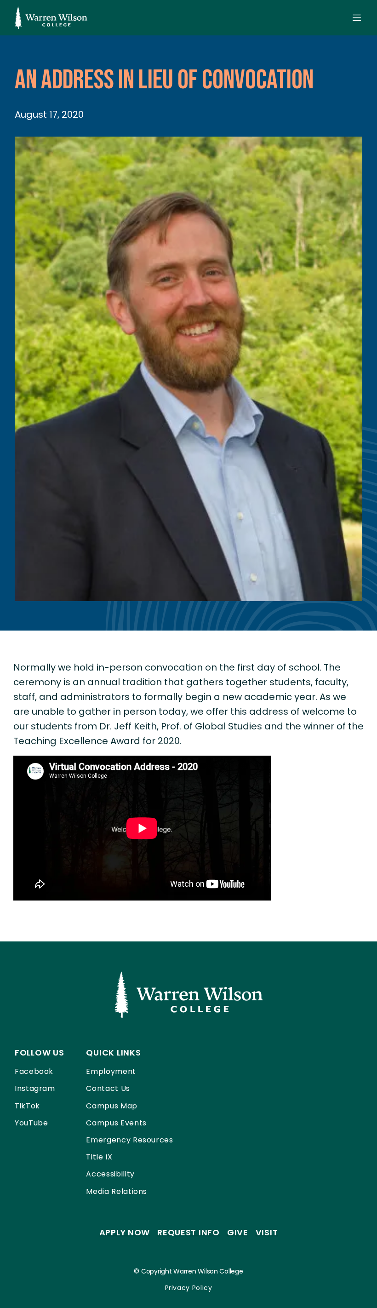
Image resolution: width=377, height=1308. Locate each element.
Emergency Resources (129, 1140)
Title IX (99, 1157)
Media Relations (116, 1191)
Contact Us (108, 1088)
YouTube (31, 1123)
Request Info (188, 1232)
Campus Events (116, 1123)
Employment (111, 1071)
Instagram (35, 1088)
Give (237, 1232)
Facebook (34, 1071)
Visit (267, 1232)
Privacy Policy (188, 1287)
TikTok (27, 1106)
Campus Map (111, 1106)
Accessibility (110, 1174)
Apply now (124, 1232)
